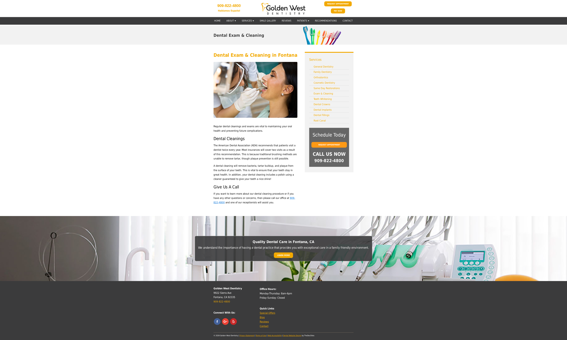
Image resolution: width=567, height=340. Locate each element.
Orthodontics (321, 77)
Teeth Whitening (323, 99)
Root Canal (320, 120)
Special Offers (267, 312)
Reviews (286, 20)
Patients (302, 20)
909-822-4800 (229, 5)
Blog (262, 317)
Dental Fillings (321, 115)
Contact (348, 20)
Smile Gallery (268, 20)
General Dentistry (323, 66)
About (230, 20)
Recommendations (326, 20)
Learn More (283, 255)
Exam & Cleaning (323, 93)
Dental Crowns (322, 104)
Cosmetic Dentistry (324, 82)
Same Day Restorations (327, 88)
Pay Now (338, 11)
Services (247, 20)
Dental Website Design (292, 336)
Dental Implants (323, 109)
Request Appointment (338, 4)
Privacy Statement (246, 336)
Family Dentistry (323, 71)
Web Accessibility (275, 336)
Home (217, 20)
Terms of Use (261, 336)
